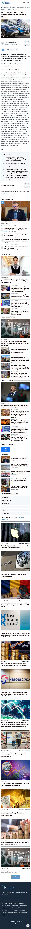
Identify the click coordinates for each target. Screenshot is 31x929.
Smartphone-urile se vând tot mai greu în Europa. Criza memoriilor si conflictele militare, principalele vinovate (20, 438)
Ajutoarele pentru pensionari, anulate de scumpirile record (19, 486)
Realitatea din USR (16, 908)
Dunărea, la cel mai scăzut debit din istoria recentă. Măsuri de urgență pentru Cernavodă (17, 229)
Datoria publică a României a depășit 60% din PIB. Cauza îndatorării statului (15, 784)
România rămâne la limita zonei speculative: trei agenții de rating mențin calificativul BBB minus (15, 604)
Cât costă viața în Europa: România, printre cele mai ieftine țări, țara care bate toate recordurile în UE (14, 754)
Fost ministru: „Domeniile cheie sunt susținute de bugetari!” (19, 457)
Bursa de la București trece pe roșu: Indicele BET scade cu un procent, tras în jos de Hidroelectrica (17, 165)
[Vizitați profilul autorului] (2, 43)
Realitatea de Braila (6, 915)
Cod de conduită (5, 894)
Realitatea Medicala (24, 905)
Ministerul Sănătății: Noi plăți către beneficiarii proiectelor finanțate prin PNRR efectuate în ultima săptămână (20, 304)
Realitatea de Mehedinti (6, 910)
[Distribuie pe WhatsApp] (25, 45)
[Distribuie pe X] (28, 45)
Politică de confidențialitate (21, 892)
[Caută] (24, 2)
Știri (7, 7)
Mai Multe (15, 877)
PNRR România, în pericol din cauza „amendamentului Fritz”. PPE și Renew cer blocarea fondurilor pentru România (20, 430)
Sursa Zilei (4, 912)
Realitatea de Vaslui (23, 912)
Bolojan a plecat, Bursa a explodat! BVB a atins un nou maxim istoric (14, 872)
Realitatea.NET (5, 903)
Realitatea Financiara (24, 543)
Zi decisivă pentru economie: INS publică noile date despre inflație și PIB (15, 843)
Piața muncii (4, 225)
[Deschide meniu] (28, 3)
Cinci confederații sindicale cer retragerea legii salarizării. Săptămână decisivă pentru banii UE (16, 241)
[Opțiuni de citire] (28, 926)
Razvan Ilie (12, 42)
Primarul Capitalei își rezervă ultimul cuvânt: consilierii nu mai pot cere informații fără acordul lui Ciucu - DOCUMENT (20, 312)
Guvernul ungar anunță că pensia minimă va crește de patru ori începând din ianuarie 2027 (15, 406)
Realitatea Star (22, 903)
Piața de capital (12, 7)
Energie (5, 231)
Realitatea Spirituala (6, 905)
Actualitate (6, 237)
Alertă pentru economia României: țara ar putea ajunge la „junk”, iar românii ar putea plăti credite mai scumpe (17, 177)
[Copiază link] (25, 41)
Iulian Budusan (26, 631)
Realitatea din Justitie (6, 908)
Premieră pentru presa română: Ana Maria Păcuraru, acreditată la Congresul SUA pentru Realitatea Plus (15, 280)
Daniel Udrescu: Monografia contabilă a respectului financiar (20, 295)
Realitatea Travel (15, 905)
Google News (5, 194)
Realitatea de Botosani (12, 912)
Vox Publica (15, 910)
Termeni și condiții (10, 892)
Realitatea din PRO (23, 910)
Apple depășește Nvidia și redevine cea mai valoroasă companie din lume (14, 546)
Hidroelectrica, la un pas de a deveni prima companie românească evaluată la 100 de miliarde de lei (14, 694)
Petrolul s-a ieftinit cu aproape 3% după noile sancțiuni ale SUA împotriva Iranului (19, 422)
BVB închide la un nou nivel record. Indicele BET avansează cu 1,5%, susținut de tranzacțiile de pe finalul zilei (15, 635)
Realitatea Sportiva (13, 903)
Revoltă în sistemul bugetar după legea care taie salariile (20, 472)
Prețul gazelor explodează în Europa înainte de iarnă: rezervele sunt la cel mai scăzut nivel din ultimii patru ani (20, 376)
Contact (3, 892)
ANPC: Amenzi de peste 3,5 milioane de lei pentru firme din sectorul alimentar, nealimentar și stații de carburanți (20, 289)
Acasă (4, 7)
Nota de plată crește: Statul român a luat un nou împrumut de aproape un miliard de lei (14, 664)
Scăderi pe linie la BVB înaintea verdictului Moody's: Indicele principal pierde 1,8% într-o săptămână (16, 158)
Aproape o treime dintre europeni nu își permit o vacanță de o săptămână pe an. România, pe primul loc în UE (17, 171)
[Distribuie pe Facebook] (28, 41)
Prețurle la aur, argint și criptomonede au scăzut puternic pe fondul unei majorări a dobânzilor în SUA (14, 813)
